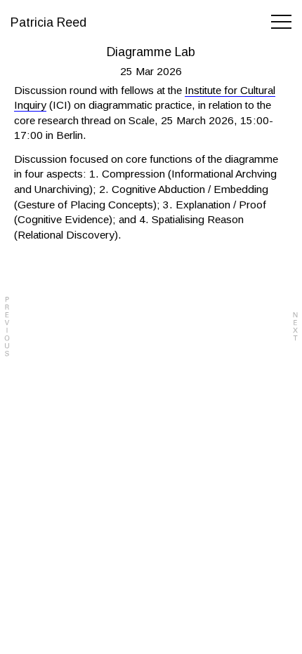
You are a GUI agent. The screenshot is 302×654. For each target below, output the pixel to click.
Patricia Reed (48, 22)
